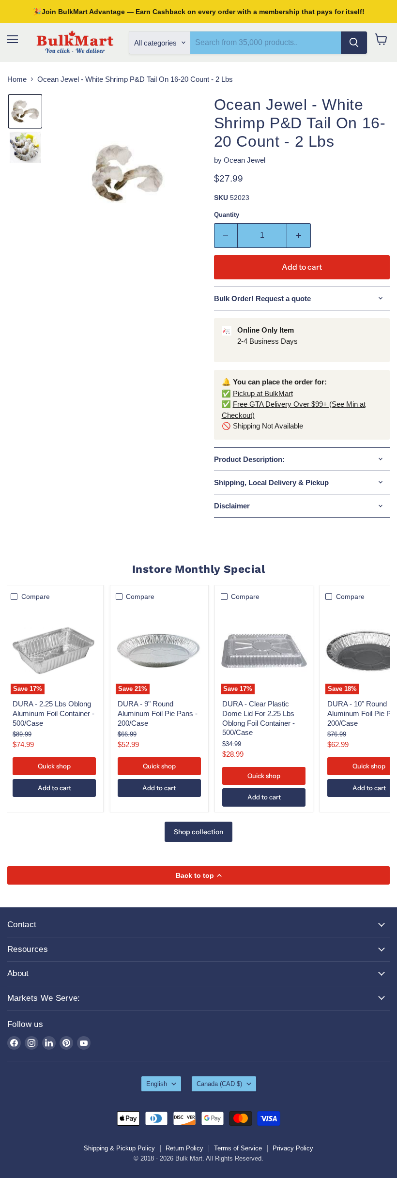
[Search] (354, 42)
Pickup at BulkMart (263, 393)
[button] (25, 111)
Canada (219, 1083)
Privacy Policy (293, 1148)
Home (17, 79)
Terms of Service (238, 1148)
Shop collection (198, 831)
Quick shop (54, 766)
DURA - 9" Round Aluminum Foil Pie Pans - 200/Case (158, 713)
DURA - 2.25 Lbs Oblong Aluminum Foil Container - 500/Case (53, 713)
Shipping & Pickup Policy (119, 1148)
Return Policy (184, 1148)
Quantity (226, 214)
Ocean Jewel (244, 160)
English (156, 1083)
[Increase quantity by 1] (299, 235)
